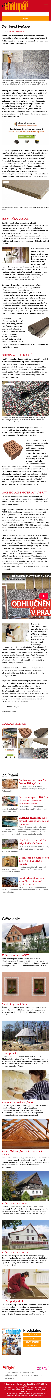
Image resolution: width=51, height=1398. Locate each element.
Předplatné (28, 1373)
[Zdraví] (42, 1368)
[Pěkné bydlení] (8, 1368)
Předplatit (32, 1335)
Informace (9, 1378)
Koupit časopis (32, 1342)
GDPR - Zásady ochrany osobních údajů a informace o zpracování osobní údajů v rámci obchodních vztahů (25, 1395)
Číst (32, 1338)
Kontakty (38, 1375)
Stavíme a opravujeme (16, 31)
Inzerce (25, 1375)
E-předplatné (11, 1375)
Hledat (25, 18)
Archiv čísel (32, 1346)
